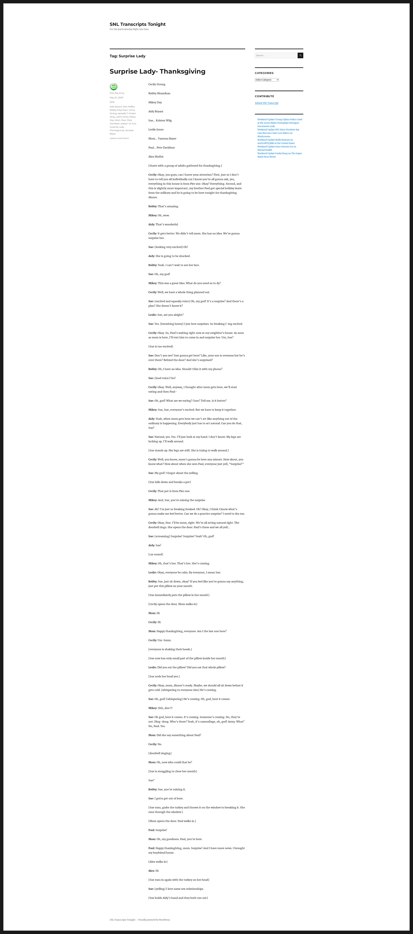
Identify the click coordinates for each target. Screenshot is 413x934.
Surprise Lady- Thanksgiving (158, 71)
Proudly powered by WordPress (154, 920)
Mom (117, 120)
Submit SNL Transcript (266, 103)
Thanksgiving (117, 130)
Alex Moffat (129, 106)
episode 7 (123, 113)
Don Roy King (117, 93)
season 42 (126, 123)
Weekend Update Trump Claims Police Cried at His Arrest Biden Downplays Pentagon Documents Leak (279, 123)
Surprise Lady (117, 127)
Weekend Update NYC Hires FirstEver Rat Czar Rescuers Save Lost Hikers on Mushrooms (278, 133)
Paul (123, 120)
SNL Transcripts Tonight (138, 24)
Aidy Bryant (116, 106)
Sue (134, 123)
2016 (112, 102)
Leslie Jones (122, 116)
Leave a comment (119, 138)
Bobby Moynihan (119, 110)
